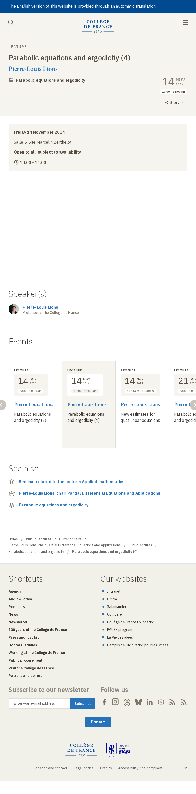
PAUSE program (119, 629)
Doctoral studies (23, 645)
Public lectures (140, 545)
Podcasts (17, 606)
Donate (98, 722)
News (13, 614)
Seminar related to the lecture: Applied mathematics (72, 481)
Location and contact (50, 768)
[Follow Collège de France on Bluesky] (138, 702)
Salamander (116, 606)
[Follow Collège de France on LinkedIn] (149, 702)
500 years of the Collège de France (38, 629)
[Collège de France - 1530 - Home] (98, 26)
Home (13, 539)
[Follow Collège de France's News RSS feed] (172, 702)
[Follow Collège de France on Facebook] (104, 702)
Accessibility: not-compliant (140, 768)
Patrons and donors (25, 675)
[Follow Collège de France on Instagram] (115, 702)
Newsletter (18, 622)
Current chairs (70, 539)
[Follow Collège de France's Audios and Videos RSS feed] (183, 702)
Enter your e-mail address (34, 703)
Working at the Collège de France (37, 652)
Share (174, 102)
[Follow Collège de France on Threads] (126, 702)
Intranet (114, 591)
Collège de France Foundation (131, 622)
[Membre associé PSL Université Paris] (118, 750)
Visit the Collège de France (31, 668)
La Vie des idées (120, 637)
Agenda (15, 591)
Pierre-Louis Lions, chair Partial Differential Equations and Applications (89, 493)
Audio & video (20, 599)
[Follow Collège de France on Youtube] (161, 702)
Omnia (112, 599)
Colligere (114, 614)
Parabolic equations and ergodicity (50, 80)
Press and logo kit (24, 637)
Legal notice (84, 768)
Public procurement (25, 660)
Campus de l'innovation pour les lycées (137, 645)
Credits (106, 768)
